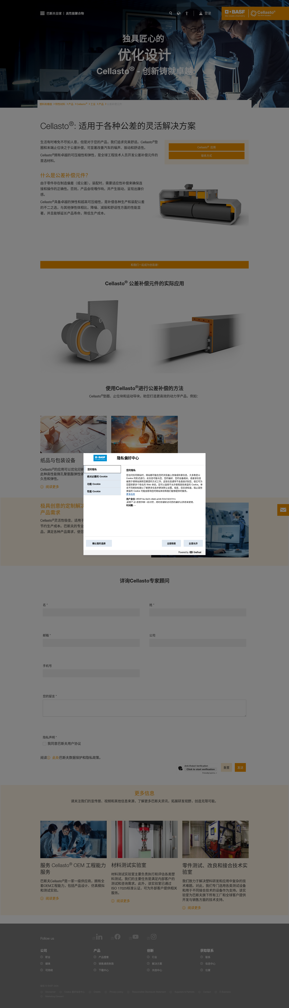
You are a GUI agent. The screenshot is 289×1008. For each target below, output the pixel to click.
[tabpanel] (164, 490)
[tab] (102, 469)
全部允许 (193, 543)
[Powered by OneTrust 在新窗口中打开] (191, 553)
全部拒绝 (171, 543)
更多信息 (130, 494)
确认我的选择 (99, 543)
